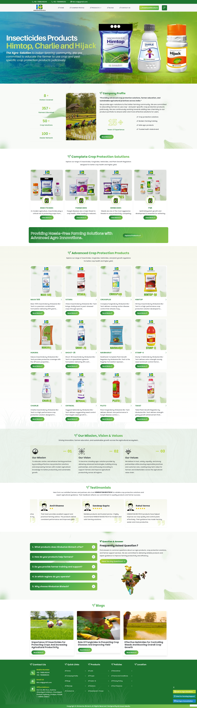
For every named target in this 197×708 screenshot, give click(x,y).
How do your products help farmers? (52, 556)
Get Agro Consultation (184, 701)
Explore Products (132, 235)
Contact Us (125, 8)
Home (62, 8)
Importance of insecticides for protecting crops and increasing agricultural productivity (49, 645)
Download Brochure (150, 8)
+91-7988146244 (40, 2)
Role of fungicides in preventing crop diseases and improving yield (98, 643)
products (96, 8)
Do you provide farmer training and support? (57, 566)
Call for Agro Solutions (184, 692)
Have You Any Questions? (113, 561)
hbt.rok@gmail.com (80, 2)
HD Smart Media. (123, 706)
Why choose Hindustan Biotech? (50, 586)
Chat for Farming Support (185, 696)
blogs (111, 8)
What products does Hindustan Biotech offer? (57, 547)
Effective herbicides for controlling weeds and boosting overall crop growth (144, 645)
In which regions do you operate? (51, 576)
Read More (106, 137)
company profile (77, 8)
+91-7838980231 (59, 2)
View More (46, 218)
